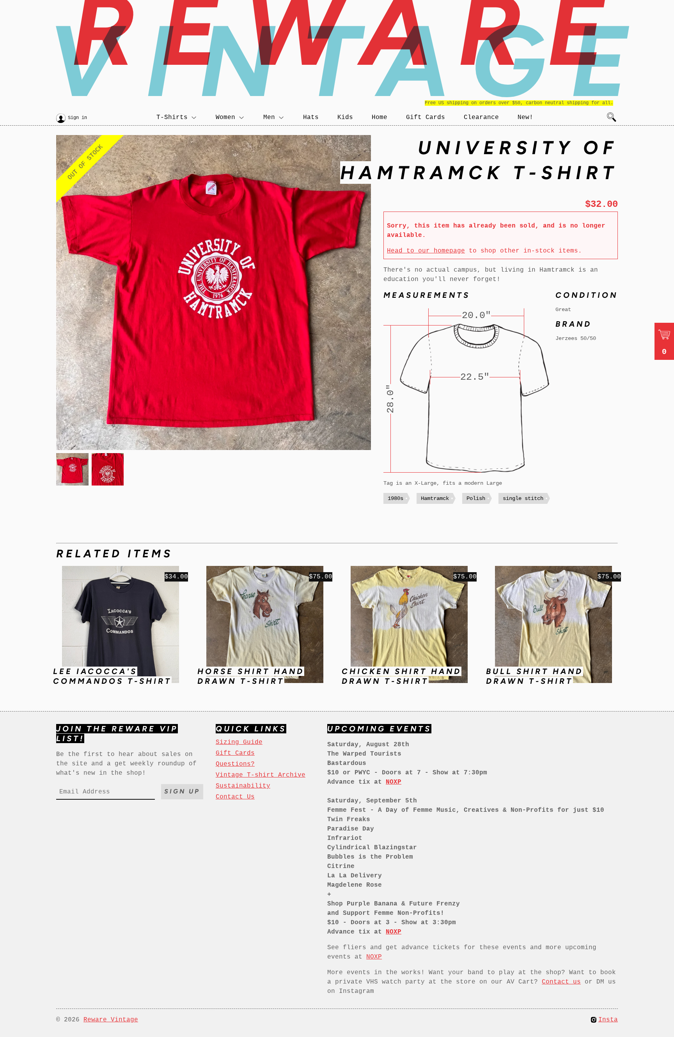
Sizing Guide (239, 742)
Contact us (561, 981)
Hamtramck (435, 498)
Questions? (235, 764)
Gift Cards (425, 117)
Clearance (481, 117)
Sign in (77, 118)
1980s (395, 498)
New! (525, 117)
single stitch (523, 498)
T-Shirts (172, 117)
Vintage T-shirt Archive (260, 775)
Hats (311, 117)
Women (225, 117)
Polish (475, 498)
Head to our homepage (426, 250)
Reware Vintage (110, 1019)
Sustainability (243, 786)
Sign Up (182, 791)
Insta (608, 1019)
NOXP (374, 957)
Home (379, 117)
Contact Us (235, 796)
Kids (345, 117)
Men (269, 117)
